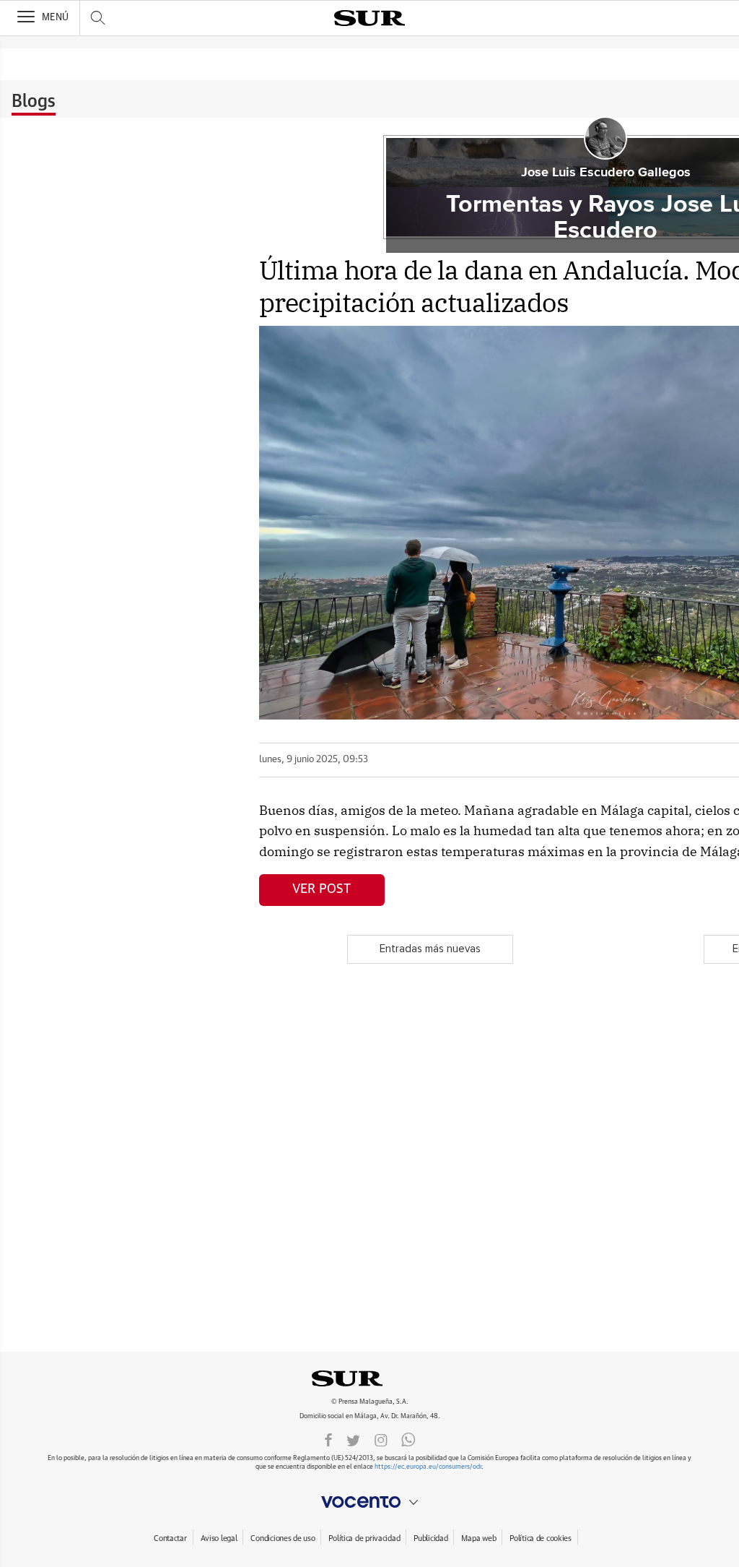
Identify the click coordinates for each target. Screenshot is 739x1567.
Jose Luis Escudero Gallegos (606, 172)
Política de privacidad (364, 1538)
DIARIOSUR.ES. (369, 1378)
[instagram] (381, 1439)
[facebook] (328, 1439)
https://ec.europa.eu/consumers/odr (428, 1467)
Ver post (321, 889)
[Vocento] (369, 1502)
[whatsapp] (408, 1439)
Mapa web (478, 1538)
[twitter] (353, 1439)
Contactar (170, 1538)
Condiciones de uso (282, 1538)
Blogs (34, 102)
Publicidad (430, 1538)
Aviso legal (219, 1538)
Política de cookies (541, 1538)
